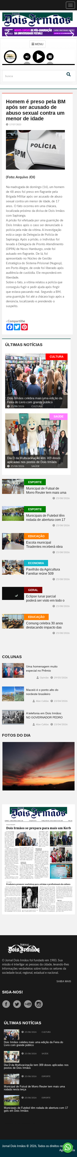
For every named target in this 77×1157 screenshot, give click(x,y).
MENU (38, 44)
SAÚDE (58, 416)
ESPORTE (35, 482)
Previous (6, 37)
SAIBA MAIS (63, 981)
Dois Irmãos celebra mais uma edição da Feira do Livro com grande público (34, 400)
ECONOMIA (36, 563)
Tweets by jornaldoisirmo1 (20, 1123)
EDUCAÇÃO (36, 536)
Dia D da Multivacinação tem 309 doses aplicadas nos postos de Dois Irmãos (34, 460)
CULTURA (56, 356)
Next (71, 37)
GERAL (33, 590)
